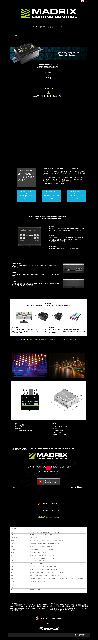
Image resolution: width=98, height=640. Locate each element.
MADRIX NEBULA (52, 340)
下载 (48, 99)
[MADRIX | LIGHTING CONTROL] (49, 13)
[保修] (48, 510)
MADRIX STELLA (63, 340)
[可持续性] (48, 517)
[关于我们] (48, 503)
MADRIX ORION (73, 340)
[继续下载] (48, 93)
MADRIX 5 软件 (33, 340)
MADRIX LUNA (42, 340)
